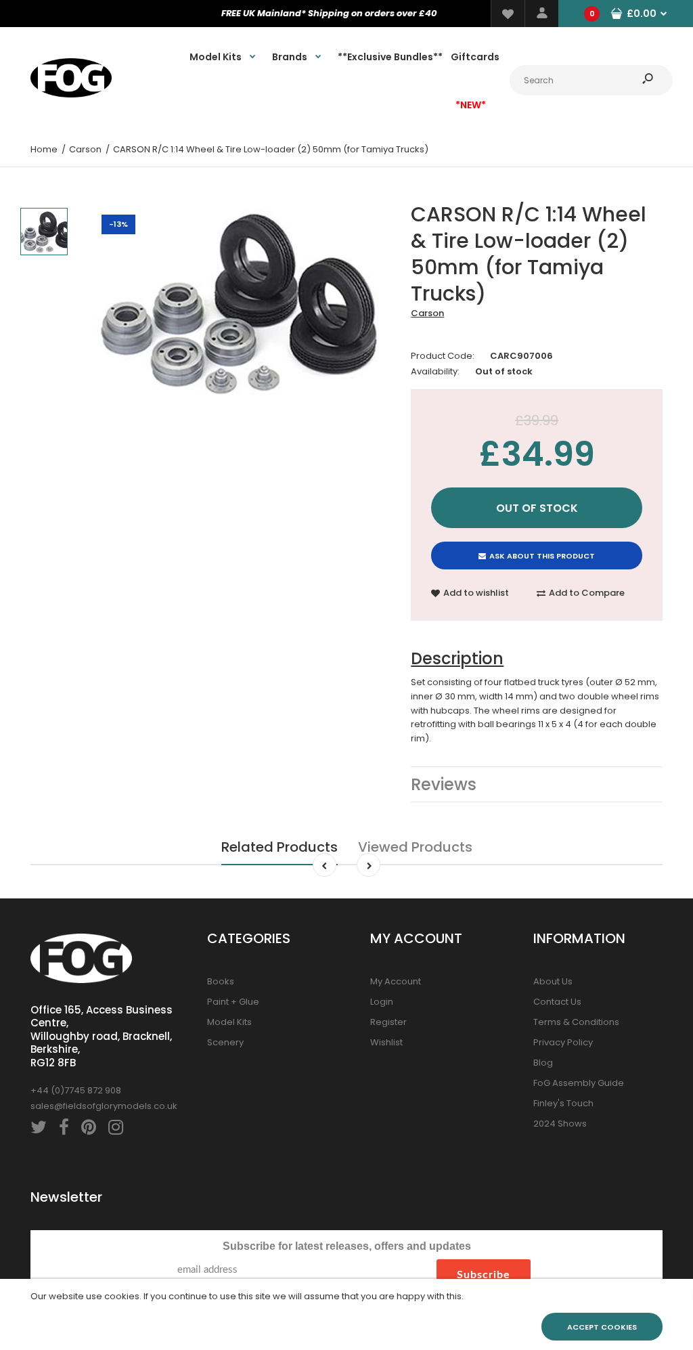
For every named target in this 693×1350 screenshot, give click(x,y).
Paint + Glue (233, 1001)
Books (220, 981)
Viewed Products (415, 846)
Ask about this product (542, 555)
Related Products (279, 846)
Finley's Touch (563, 1103)
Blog (543, 1062)
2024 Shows (560, 1123)
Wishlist (386, 1042)
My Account (395, 981)
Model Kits (229, 1022)
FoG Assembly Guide (578, 1082)
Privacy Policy (563, 1042)
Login (381, 1001)
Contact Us (557, 1001)
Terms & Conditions (576, 1022)
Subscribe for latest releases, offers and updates (347, 1246)
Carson (427, 313)
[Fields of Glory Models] (71, 94)
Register (388, 1022)
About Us (553, 981)
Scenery (225, 1042)
